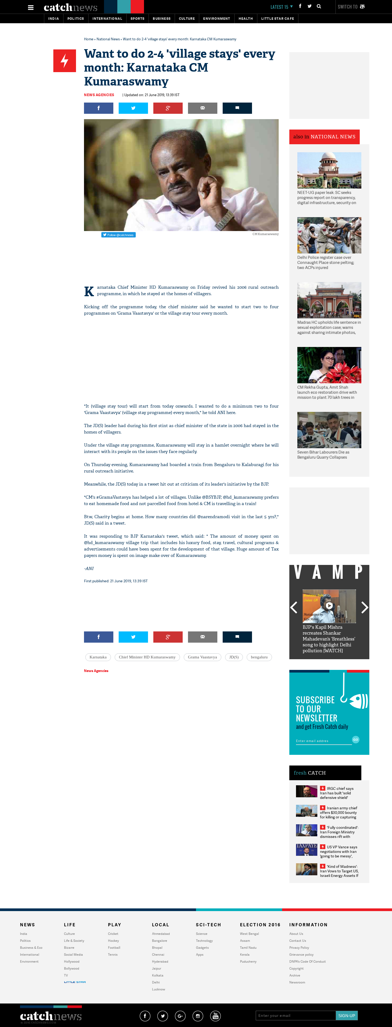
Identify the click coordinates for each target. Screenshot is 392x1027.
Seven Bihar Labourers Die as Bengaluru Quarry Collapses (323, 455)
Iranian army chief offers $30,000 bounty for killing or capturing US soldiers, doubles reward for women (338, 817)
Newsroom (297, 982)
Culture (187, 18)
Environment (216, 18)
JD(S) (234, 657)
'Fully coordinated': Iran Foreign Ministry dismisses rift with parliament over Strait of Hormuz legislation (339, 836)
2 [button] (321, 663)
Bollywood (71, 968)
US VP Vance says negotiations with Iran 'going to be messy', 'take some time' (338, 853)
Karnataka (98, 657)
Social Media (73, 954)
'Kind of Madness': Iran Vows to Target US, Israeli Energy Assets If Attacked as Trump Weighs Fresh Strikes (339, 875)
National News (108, 39)
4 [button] (337, 663)
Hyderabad (160, 961)
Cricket (113, 933)
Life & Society (74, 940)
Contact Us (297, 940)
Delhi (156, 982)
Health (246, 18)
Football (114, 947)
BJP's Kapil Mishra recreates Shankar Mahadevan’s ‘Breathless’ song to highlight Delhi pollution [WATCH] (329, 639)
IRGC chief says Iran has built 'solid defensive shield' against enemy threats (339, 795)
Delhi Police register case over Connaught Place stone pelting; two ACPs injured (325, 262)
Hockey (113, 940)
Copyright (296, 968)
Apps (199, 954)
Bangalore (159, 940)
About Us (296, 933)
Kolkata (157, 975)
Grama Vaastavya (202, 657)
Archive (294, 975)
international (108, 18)
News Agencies (99, 94)
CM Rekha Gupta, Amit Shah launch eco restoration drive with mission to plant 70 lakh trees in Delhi (327, 393)
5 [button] (345, 663)
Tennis (113, 954)
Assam (245, 940)
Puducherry (248, 961)
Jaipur (156, 968)
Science (201, 933)
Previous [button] (293, 608)
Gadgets (202, 947)
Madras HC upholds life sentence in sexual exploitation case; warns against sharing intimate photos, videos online (329, 328)
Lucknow (158, 989)
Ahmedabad (161, 933)
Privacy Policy (299, 947)
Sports (138, 18)
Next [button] (365, 608)
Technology (204, 940)
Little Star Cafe (277, 18)
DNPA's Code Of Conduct (307, 961)
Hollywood (71, 961)
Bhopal (157, 947)
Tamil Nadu (248, 947)
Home (88, 39)
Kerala (245, 954)
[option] (329, 621)
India (53, 18)
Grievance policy (301, 954)
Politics (75, 18)
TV (66, 975)
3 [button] (329, 663)
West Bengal (249, 933)
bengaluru (259, 657)
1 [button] (313, 663)
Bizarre (69, 947)
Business (162, 18)
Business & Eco (31, 947)
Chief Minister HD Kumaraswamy (147, 657)
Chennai (158, 954)
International (29, 954)
